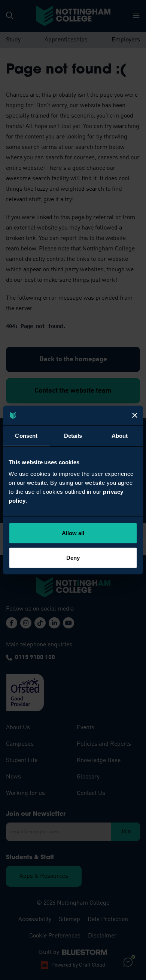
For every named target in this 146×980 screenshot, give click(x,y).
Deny (73, 557)
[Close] (134, 415)
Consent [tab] (26, 435)
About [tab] (120, 435)
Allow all (73, 533)
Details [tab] (73, 435)
